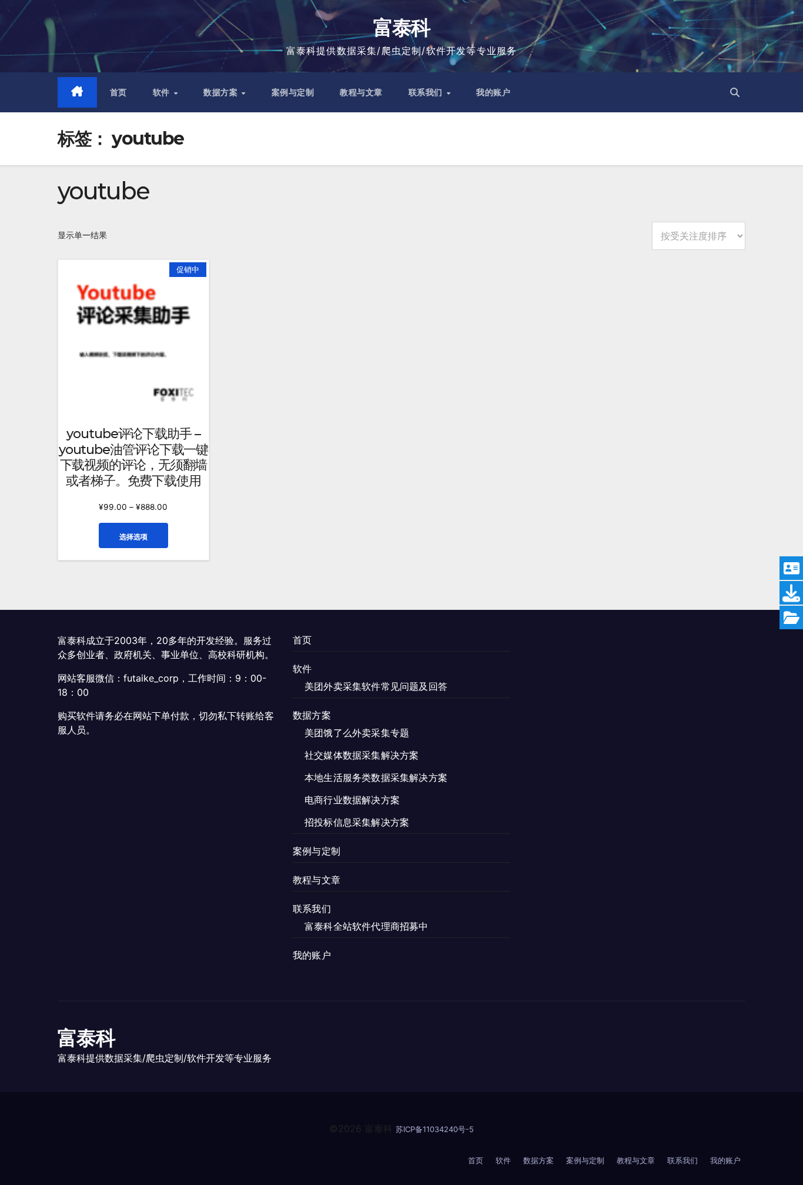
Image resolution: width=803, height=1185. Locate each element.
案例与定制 (293, 92)
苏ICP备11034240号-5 (435, 1129)
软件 (163, 92)
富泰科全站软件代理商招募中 (367, 926)
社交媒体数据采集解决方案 (362, 755)
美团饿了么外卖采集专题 (357, 733)
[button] (735, 92)
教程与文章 (361, 92)
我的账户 (493, 92)
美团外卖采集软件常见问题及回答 (376, 686)
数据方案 (221, 92)
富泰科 (401, 27)
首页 (118, 92)
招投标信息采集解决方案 (357, 822)
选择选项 (133, 536)
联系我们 (427, 92)
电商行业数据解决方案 (352, 800)
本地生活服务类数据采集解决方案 (376, 777)
